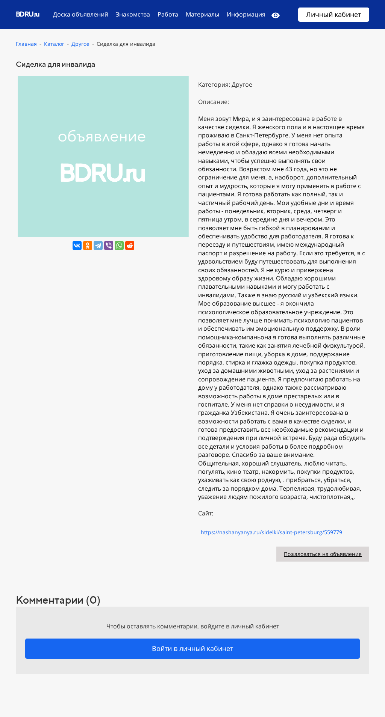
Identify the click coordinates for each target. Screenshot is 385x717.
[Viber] (108, 245)
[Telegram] (98, 245)
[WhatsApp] (119, 245)
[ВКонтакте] (77, 245)
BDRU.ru (27, 14)
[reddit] (129, 245)
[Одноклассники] (87, 245)
